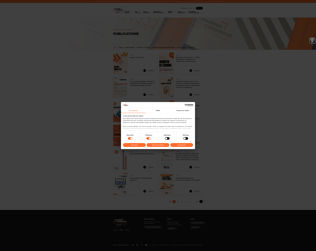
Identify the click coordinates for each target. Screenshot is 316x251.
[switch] (148, 138)
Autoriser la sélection (158, 145)
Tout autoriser (182, 145)
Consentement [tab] (133, 110)
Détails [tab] (158, 110)
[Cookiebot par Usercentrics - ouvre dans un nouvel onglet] (186, 105)
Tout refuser (134, 145)
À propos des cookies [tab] (182, 110)
